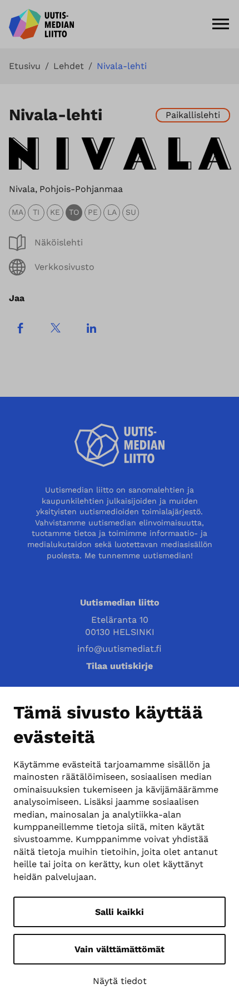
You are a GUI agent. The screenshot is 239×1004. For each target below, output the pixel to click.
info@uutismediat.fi (119, 648)
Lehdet (68, 66)
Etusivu (25, 66)
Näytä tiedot (120, 981)
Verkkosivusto (64, 267)
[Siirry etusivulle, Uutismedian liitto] (41, 24)
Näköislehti (58, 242)
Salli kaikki (119, 912)
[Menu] (221, 24)
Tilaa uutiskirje (119, 666)
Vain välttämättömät (119, 949)
